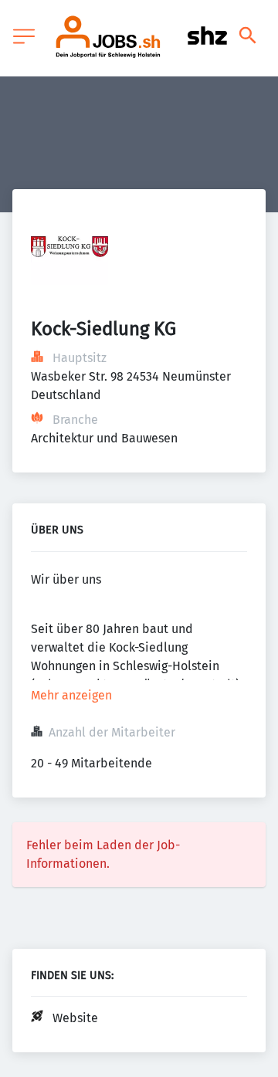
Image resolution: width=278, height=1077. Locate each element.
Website (75, 1018)
